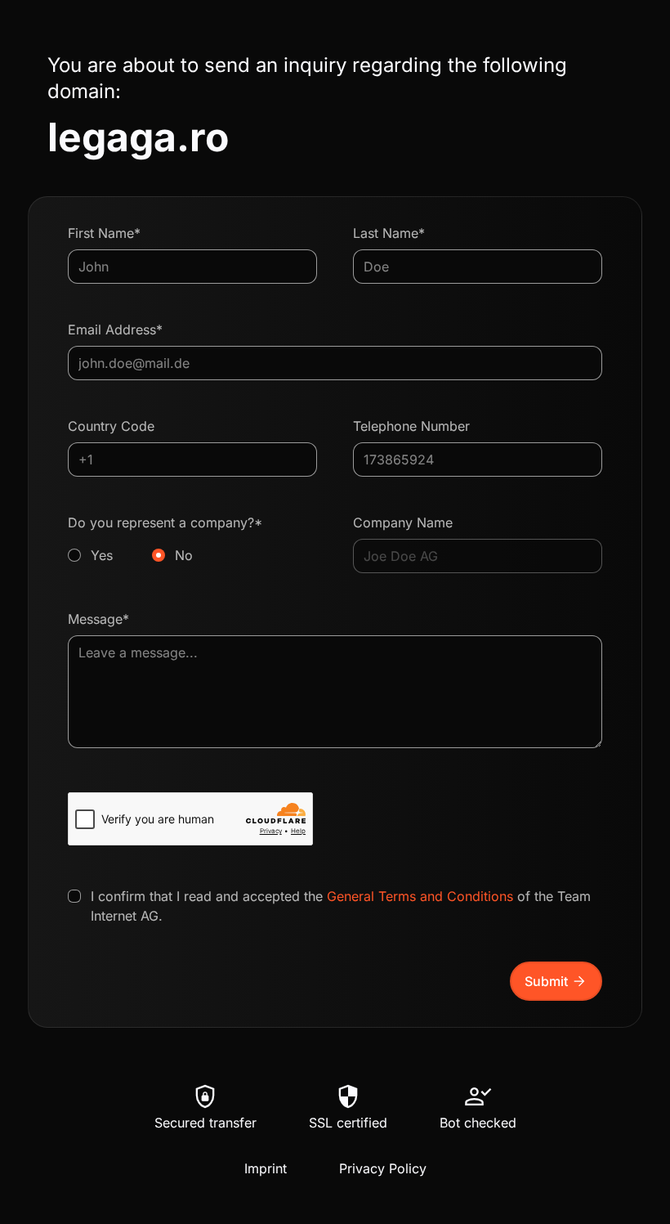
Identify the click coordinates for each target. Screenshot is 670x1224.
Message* (98, 619)
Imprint (265, 1168)
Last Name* (389, 233)
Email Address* (115, 329)
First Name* (104, 233)
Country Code (111, 426)
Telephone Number (411, 426)
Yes (102, 555)
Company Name (403, 522)
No (184, 555)
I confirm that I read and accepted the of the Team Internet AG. (341, 906)
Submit (556, 981)
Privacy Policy (383, 1168)
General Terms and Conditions (420, 896)
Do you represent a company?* (165, 538)
